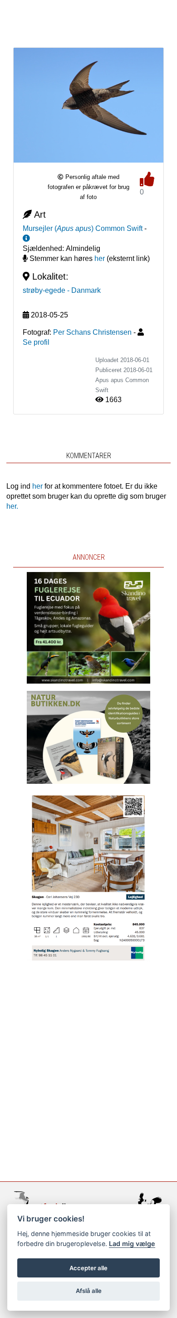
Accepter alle (88, 1268)
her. (12, 506)
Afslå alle (89, 1290)
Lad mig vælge (132, 1243)
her (99, 258)
